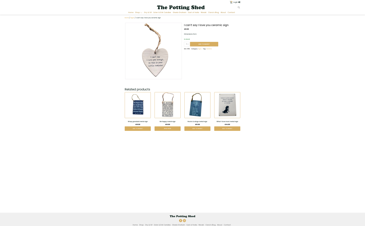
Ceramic (209, 49)
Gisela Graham (179, 12)
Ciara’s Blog (213, 12)
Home (130, 12)
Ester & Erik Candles (162, 12)
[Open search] (238, 7)
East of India (193, 12)
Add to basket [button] (138, 128)
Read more (167, 128)
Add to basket (204, 44)
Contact (231, 12)
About (223, 12)
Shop (137, 12)
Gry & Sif (148, 12)
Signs (132, 18)
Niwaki (203, 12)
